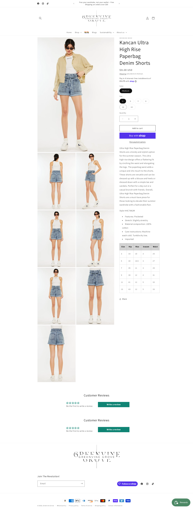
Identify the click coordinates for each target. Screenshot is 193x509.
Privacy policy (74, 506)
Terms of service (86, 506)
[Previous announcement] (74, 3)
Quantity (122, 113)
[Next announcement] (119, 3)
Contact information (115, 506)
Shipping (122, 74)
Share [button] (124, 299)
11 (123, 107)
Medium (125, 91)
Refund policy (61, 506)
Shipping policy (100, 506)
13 (133, 107)
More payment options (137, 142)
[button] (40, 18)
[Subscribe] (82, 483)
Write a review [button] (114, 404)
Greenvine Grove (48, 506)
